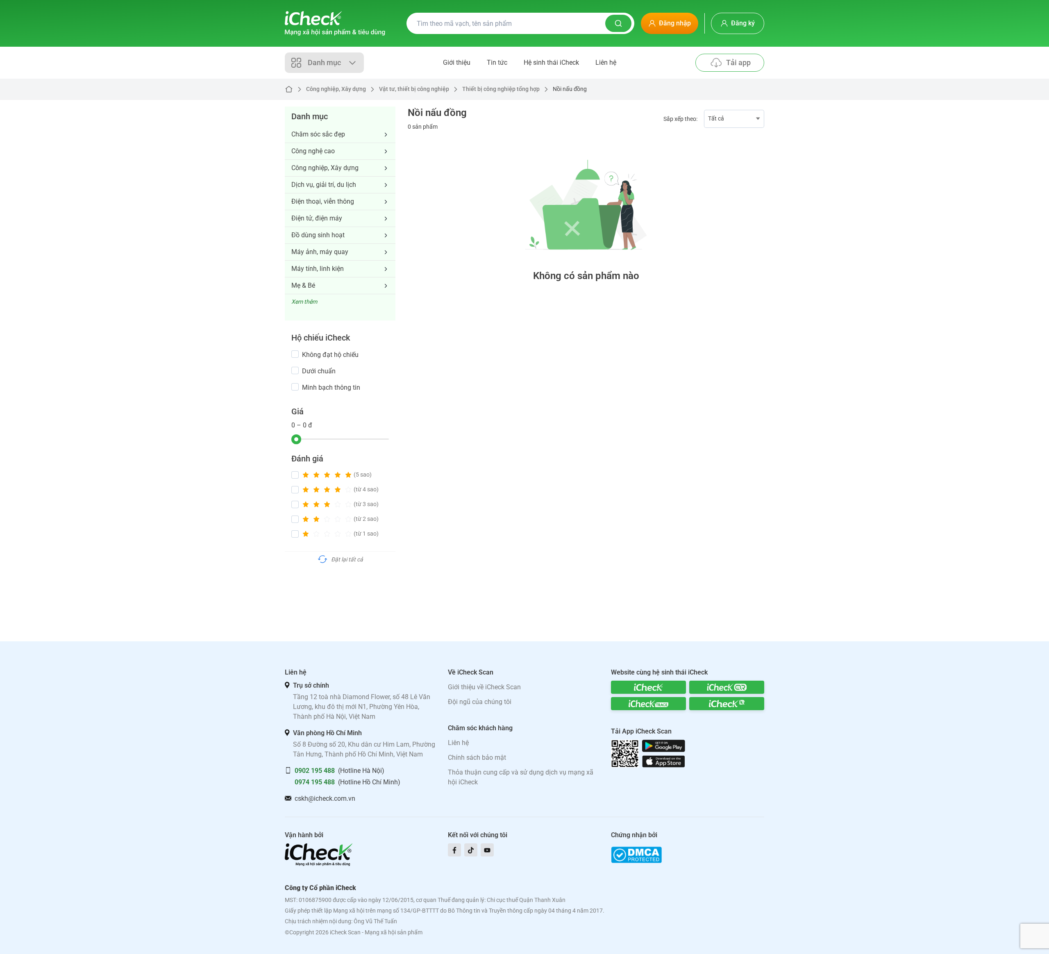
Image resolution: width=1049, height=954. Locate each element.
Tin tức (497, 62)
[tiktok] (470, 849)
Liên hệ (605, 62)
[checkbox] (295, 354)
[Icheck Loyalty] (726, 703)
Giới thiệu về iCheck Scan (484, 687)
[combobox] (734, 119)
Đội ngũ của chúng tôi (479, 702)
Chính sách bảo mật (477, 757)
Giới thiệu (456, 62)
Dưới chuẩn (319, 371)
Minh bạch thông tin (331, 387)
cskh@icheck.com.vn (325, 798)
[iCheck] (648, 687)
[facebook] (454, 849)
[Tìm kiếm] (618, 23)
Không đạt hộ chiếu (330, 355)
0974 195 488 (315, 782)
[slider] (296, 439)
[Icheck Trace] (648, 703)
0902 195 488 (315, 771)
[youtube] (487, 849)
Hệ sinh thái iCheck (551, 62)
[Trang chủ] (335, 23)
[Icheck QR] (726, 687)
